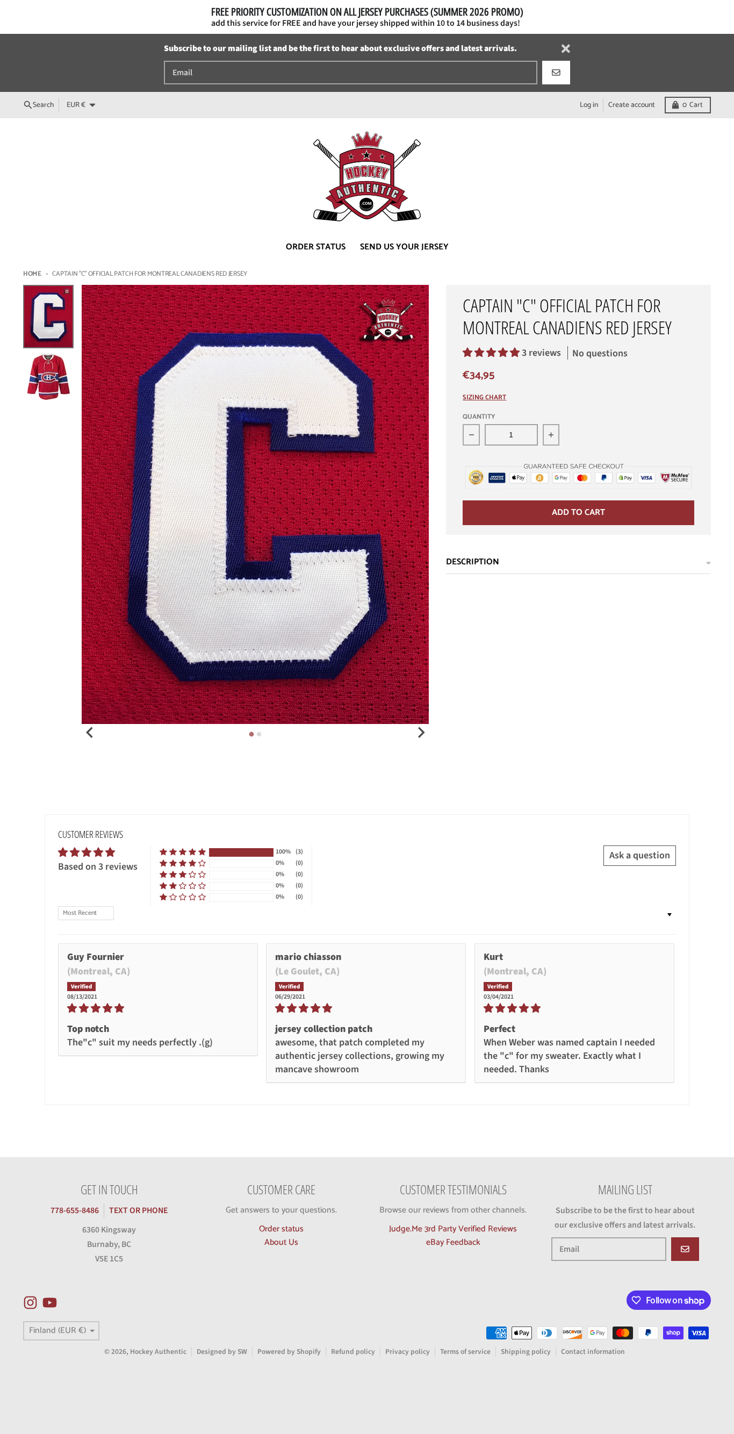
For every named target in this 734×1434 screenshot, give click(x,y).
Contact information (593, 1351)
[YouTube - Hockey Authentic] (49, 1302)
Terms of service (465, 1351)
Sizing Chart (484, 398)
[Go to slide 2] (259, 734)
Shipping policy (526, 1351)
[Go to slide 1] (251, 734)
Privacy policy (407, 1351)
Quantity (479, 417)
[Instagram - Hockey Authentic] (30, 1302)
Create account (631, 105)
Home (32, 273)
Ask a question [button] (639, 855)
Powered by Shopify (289, 1351)
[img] (158, 1008)
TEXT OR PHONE (138, 1210)
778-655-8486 (75, 1210)
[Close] (566, 48)
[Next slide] (420, 732)
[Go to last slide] (90, 732)
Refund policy (353, 1351)
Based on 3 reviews (98, 866)
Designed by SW (222, 1351)
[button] (492, 353)
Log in (589, 105)
